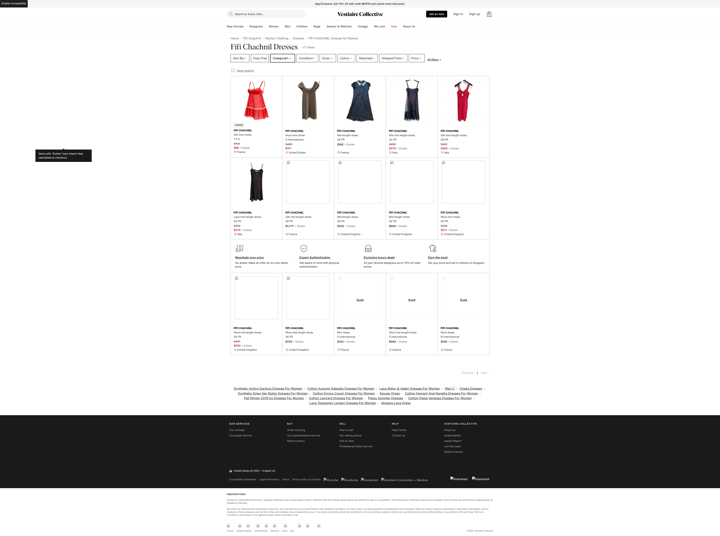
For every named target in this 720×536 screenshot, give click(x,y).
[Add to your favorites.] (277, 131)
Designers (256, 26)
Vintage (363, 26)
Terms (285, 479)
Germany (274, 530)
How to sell (346, 430)
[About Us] (418, 26)
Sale (394, 26)
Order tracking (296, 430)
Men (287, 26)
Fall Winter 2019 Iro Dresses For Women (274, 398)
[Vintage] (370, 26)
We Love (379, 26)
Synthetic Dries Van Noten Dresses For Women (273, 393)
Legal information (269, 479)
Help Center (399, 430)
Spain (285, 530)
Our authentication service (303, 436)
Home (235, 38)
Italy (292, 530)
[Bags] (323, 26)
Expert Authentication (314, 257)
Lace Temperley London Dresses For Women (342, 403)
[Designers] (265, 26)
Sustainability (452, 436)
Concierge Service (240, 436)
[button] (489, 14)
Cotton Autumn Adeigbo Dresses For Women (340, 388)
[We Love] (388, 26)
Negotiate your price (249, 257)
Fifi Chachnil (252, 38)
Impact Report (453, 441)
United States (261, 530)
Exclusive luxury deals (379, 257)
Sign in (458, 14)
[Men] (293, 26)
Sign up (474, 14)
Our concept (236, 430)
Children (302, 26)
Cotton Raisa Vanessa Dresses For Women (440, 398)
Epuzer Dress (390, 393)
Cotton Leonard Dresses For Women (336, 398)
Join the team (452, 446)
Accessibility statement (242, 479)
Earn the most (438, 257)
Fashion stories (453, 452)
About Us (409, 26)
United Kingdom (244, 530)
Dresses (298, 38)
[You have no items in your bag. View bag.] (489, 14)
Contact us (398, 436)
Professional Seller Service (355, 446)
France (230, 530)
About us (449, 430)
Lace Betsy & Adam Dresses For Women (410, 388)
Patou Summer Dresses (385, 398)
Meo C (450, 388)
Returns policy (296, 441)
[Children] (310, 26)
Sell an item (436, 14)
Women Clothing (277, 38)
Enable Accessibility (14, 3)
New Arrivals (235, 26)
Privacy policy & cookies (306, 479)
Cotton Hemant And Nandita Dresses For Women (441, 393)
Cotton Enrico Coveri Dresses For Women (344, 393)
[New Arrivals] (246, 26)
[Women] (281, 26)
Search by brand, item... (249, 14)
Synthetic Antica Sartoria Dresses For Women (268, 388)
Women (274, 26)
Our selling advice (350, 436)
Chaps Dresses (471, 388)
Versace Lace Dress (396, 403)
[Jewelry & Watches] (354, 26)
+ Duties (245, 148)
